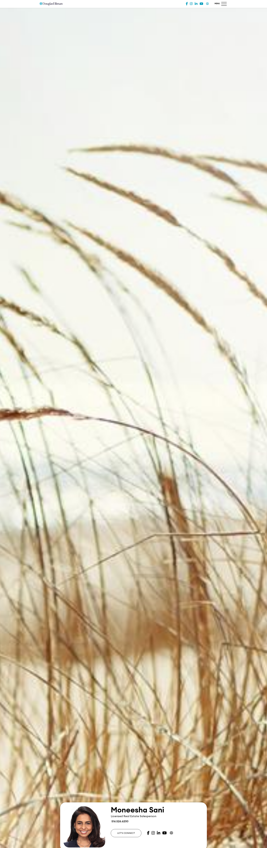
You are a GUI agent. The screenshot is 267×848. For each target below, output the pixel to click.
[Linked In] (196, 3)
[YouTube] (201, 3)
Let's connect (126, 833)
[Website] (207, 3)
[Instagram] (191, 3)
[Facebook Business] (187, 3)
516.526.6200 (119, 821)
